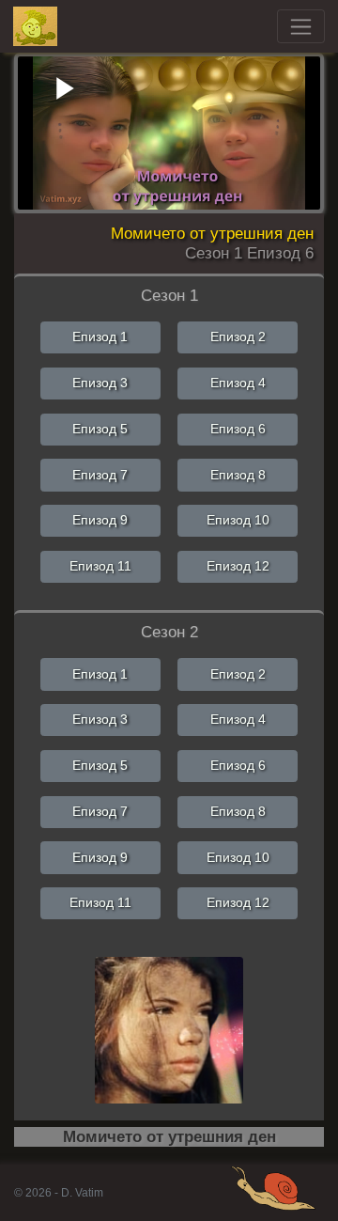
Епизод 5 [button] (100, 428)
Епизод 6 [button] (238, 428)
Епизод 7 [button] (100, 474)
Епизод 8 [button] (238, 474)
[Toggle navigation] (301, 26)
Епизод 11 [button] (100, 565)
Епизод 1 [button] (100, 336)
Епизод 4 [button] (238, 382)
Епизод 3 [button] (100, 382)
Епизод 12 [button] (238, 565)
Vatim (35, 26)
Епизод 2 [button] (238, 336)
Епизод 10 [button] (238, 519)
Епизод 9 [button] (100, 519)
